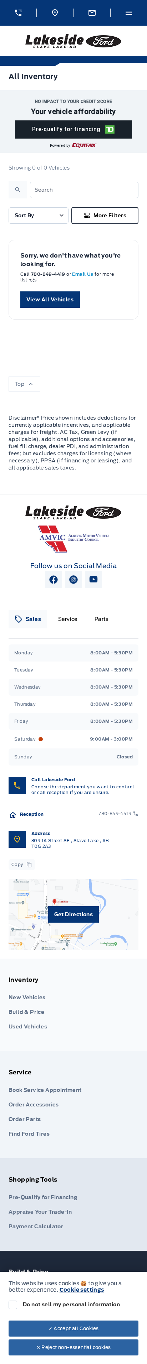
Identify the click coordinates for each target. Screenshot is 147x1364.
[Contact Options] (92, 13)
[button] (18, 13)
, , (70, 843)
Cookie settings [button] (82, 1290)
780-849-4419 (48, 274)
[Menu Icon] (129, 13)
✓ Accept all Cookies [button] (74, 1328)
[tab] (28, 619)
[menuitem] (73, 1005)
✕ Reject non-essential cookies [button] (73, 1347)
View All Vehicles (50, 299)
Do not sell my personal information (71, 1304)
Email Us (83, 274)
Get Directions (73, 914)
